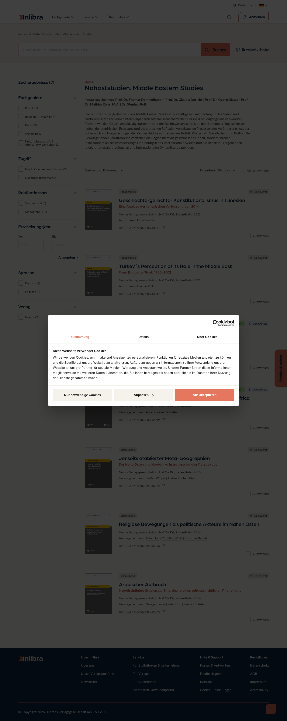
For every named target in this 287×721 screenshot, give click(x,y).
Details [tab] (143, 337)
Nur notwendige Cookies (82, 395)
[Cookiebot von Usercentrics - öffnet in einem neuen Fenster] (215, 323)
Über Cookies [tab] (207, 337)
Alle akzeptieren (205, 395)
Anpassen (141, 395)
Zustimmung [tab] (79, 337)
